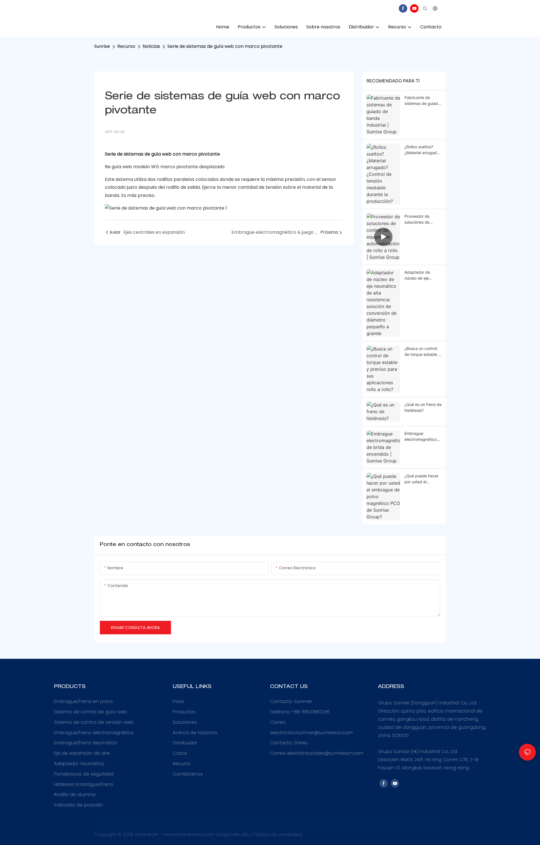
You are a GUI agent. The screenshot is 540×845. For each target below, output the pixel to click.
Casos (180, 753)
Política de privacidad (277, 834)
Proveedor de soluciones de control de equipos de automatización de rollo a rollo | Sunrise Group (421, 219)
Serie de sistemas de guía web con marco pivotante (224, 46)
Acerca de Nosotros (195, 732)
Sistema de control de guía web (90, 712)
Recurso (126, 46)
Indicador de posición (78, 805)
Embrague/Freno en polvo (83, 701)
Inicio (178, 701)
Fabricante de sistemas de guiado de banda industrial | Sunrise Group (422, 100)
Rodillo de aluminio (75, 794)
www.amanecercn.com (189, 834)
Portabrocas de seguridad (83, 774)
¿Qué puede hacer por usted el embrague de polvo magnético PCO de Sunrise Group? (422, 479)
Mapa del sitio (234, 834)
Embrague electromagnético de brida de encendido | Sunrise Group (422, 436)
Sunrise (102, 46)
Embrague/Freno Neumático (85, 743)
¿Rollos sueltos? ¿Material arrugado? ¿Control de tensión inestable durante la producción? (422, 150)
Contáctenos (188, 774)
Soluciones (185, 722)
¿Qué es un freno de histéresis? (423, 407)
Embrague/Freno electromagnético (94, 732)
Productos (184, 712)
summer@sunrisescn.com (324, 732)
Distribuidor (185, 743)
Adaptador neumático (79, 763)
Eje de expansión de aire (82, 753)
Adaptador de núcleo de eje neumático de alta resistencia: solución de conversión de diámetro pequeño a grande (423, 275)
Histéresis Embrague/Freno (83, 784)
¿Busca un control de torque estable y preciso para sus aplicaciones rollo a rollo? (422, 351)
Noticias (151, 46)
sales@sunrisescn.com (338, 753)
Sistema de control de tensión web (93, 722)
